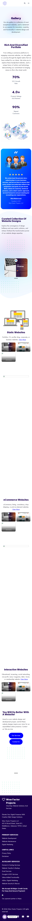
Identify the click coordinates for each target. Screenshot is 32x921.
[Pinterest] (18, 916)
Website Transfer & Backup (11, 868)
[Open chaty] (4, 917)
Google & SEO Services (10, 874)
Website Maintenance (9, 841)
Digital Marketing (7, 844)
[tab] (14, 278)
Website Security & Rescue (11, 883)
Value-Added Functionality (10, 877)
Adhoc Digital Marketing (10, 880)
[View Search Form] (24, 3)
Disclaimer (5, 856)
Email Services (6, 871)
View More (22, 340)
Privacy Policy (6, 853)
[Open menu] (28, 3)
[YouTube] (28, 916)
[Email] (23, 916)
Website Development (9, 838)
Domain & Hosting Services (11, 865)
